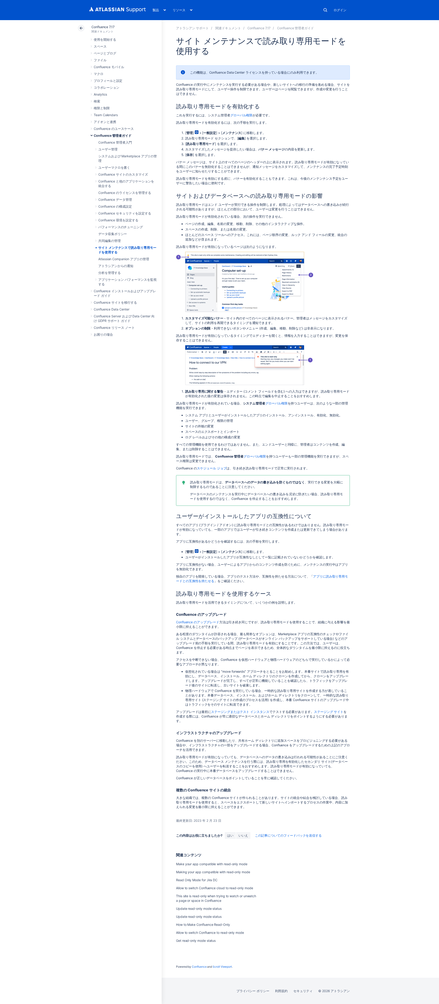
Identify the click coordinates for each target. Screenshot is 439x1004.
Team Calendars (106, 115)
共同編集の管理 (109, 241)
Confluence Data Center (111, 309)
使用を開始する (105, 39)
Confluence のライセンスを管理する (124, 193)
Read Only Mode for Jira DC (196, 880)
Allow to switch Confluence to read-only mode (210, 932)
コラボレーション (106, 87)
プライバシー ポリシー (252, 991)
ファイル (100, 60)
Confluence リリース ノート (114, 327)
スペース (100, 46)
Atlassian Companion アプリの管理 (123, 259)
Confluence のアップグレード (197, 622)
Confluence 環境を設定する (118, 220)
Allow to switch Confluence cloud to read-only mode (214, 888)
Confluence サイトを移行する (115, 302)
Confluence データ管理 (115, 199)
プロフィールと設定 (108, 81)
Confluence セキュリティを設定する (124, 213)
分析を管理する (109, 273)
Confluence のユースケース (114, 129)
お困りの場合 (103, 334)
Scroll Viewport (222, 966)
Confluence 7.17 (103, 27)
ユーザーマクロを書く (114, 167)
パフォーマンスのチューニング (120, 227)
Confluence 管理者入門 (115, 142)
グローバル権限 (241, 115)
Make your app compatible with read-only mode (211, 864)
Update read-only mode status (199, 908)
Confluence (199, 966)
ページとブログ (105, 53)
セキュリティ (303, 991)
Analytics (100, 94)
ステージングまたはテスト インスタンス (240, 712)
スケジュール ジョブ (211, 468)
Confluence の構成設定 (115, 206)
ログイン (340, 10)
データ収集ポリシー (112, 234)
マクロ (98, 74)
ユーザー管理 (108, 149)
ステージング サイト (328, 712)
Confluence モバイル (109, 67)
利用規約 (281, 991)
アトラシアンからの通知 (115, 266)
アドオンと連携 (105, 122)
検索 (325, 10)
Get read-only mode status (196, 940)
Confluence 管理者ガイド (112, 135)
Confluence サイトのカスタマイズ (123, 174)
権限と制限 (102, 108)
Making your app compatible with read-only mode (213, 872)
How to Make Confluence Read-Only (203, 924)
